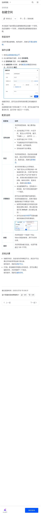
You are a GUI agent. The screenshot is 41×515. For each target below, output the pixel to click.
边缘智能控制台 (12, 55)
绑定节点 (19, 264)
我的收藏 (30, 18)
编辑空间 (19, 272)
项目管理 (26, 215)
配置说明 (25, 64)
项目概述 (28, 183)
